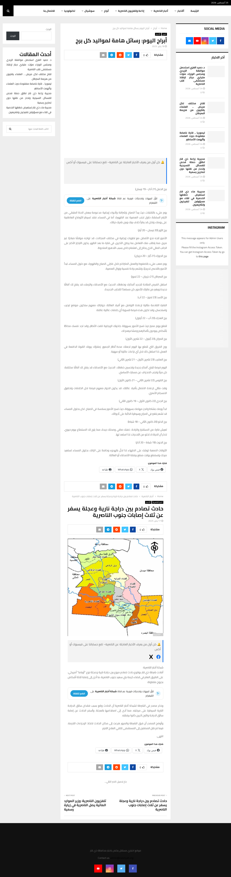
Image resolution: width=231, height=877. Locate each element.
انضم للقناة (75, 200)
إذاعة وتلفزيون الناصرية (131, 10)
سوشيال (89, 10)
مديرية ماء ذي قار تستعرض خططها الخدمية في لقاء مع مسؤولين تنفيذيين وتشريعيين (192, 198)
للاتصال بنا (49, 10)
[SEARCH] (10, 129)
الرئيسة (195, 10)
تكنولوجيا (69, 10)
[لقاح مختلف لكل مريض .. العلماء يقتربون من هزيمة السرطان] (216, 107)
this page (203, 256)
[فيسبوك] (137, 170)
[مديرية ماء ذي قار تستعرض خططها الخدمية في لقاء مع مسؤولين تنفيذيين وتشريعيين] (216, 195)
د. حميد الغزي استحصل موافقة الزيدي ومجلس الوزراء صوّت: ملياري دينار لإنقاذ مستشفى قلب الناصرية (192, 75)
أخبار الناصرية (161, 10)
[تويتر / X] (137, 179)
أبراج (106, 10)
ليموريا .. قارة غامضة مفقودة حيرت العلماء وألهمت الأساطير (192, 136)
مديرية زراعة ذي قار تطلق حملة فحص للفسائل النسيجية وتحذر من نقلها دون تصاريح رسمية (192, 165)
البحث (48, 29)
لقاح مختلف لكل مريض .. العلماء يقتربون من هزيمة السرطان (192, 108)
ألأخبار (180, 10)
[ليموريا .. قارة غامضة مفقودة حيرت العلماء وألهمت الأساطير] (216, 136)
